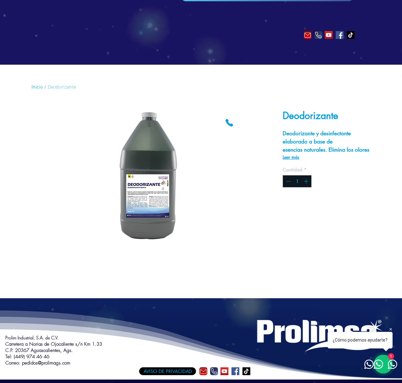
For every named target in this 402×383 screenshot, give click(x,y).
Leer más (291, 157)
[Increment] (306, 181)
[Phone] (318, 35)
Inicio (37, 87)
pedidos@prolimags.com (46, 363)
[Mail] (308, 35)
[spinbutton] (297, 181)
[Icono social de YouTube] (329, 35)
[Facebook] (340, 35)
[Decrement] (288, 181)
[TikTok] (351, 35)
